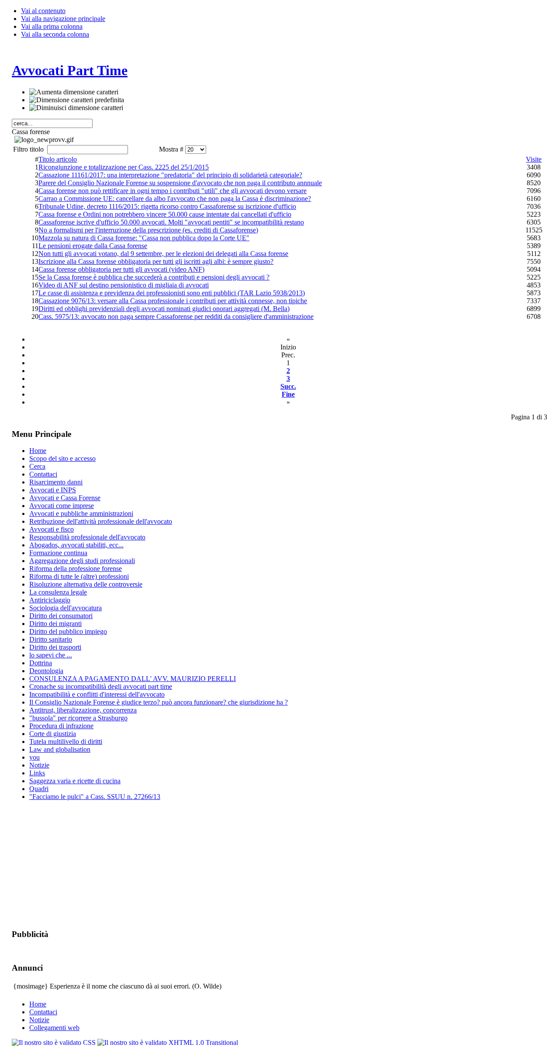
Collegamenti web (54, 1027)
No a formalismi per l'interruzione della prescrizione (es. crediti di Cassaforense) (148, 230)
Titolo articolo (57, 159)
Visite (534, 159)
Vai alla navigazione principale (63, 18)
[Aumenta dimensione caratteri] (73, 92)
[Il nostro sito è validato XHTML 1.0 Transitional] (167, 1042)
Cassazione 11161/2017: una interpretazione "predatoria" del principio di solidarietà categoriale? (170, 175)
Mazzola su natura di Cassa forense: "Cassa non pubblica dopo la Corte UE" (143, 238)
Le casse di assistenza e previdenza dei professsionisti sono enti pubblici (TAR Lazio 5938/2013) (171, 293)
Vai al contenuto (43, 10)
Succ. (288, 386)
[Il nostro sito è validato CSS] (54, 1042)
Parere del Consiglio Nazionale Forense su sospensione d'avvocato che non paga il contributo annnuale (180, 183)
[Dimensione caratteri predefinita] (76, 100)
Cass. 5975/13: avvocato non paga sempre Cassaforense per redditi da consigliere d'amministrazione (176, 316)
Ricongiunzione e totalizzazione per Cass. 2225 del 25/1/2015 (123, 167)
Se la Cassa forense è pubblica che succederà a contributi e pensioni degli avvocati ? (153, 277)
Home (37, 1004)
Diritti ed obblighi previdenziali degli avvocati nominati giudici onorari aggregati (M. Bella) (164, 308)
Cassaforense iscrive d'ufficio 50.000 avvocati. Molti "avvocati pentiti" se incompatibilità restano (171, 222)
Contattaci (43, 1012)
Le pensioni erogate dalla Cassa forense (92, 245)
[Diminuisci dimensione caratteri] (76, 108)
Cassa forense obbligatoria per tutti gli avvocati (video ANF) (121, 269)
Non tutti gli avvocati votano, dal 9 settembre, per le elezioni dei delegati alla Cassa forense (163, 253)
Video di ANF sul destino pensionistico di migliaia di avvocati (123, 285)
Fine (288, 394)
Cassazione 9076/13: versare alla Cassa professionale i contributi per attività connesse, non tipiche (172, 300)
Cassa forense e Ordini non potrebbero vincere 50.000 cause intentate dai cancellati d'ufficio (164, 214)
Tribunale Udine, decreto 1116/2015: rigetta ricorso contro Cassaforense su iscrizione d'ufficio (167, 206)
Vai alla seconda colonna (55, 34)
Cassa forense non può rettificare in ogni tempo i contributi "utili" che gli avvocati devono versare (172, 190)
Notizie (39, 1019)
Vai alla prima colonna (52, 26)
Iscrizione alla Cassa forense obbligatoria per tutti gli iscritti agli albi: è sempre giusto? (155, 261)
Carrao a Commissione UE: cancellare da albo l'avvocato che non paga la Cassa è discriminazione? (174, 198)
